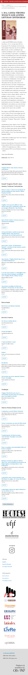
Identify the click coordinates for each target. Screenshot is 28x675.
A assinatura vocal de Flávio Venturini (12, 411)
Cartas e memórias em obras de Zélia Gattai (14, 423)
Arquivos (9, 5)
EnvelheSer (5, 363)
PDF (5, 178)
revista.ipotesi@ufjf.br (9, 653)
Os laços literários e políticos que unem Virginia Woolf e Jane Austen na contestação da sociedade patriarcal (13, 233)
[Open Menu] (1, 1)
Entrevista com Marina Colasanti (11, 306)
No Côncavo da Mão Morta (9, 321)
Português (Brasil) (7, 566)
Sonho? (4, 352)
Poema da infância (7, 331)
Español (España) (6, 564)
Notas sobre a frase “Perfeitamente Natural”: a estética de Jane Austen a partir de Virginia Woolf (14, 247)
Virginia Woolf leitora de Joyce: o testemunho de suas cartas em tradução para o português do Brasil (13, 394)
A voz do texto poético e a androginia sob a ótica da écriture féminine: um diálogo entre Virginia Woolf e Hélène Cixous (14, 274)
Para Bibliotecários (7, 580)
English (4, 562)
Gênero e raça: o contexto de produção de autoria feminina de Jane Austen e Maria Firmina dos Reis (13, 191)
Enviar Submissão (8, 504)
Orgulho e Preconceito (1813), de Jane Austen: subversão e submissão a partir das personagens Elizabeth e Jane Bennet (14, 206)
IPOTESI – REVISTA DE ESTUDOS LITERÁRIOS (16, 1)
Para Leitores (5, 576)
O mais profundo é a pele (9, 342)
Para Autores (5, 578)
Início (3, 5)
